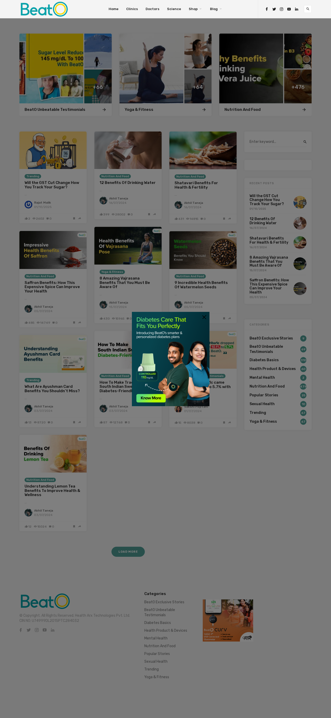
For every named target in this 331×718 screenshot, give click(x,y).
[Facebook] (267, 9)
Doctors (152, 9)
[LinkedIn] (297, 9)
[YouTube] (289, 9)
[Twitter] (274, 9)
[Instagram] (282, 9)
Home (113, 9)
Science (174, 9)
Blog (214, 9)
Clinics (132, 9)
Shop (193, 9)
